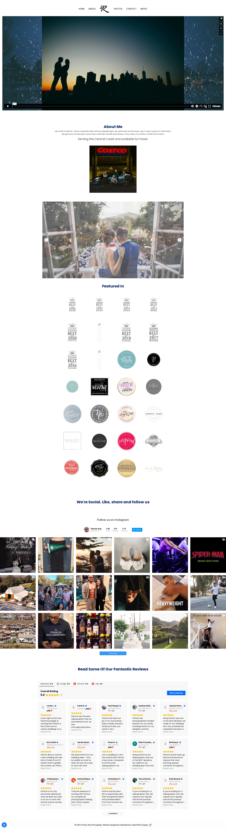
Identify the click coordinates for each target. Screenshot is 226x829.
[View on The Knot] (165, 707)
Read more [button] (46, 731)
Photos (118, 8)
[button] (46, 240)
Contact (131, 8)
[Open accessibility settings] (4, 824)
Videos (92, 8)
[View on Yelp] (43, 707)
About (143, 8)
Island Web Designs (140, 825)
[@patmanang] (86, 529)
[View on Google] (104, 707)
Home (82, 8)
